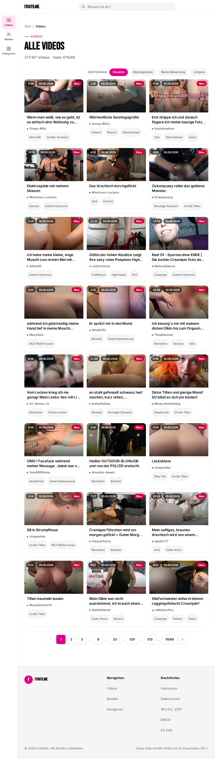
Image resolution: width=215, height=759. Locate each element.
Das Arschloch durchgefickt (112, 186)
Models (8, 39)
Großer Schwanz (58, 137)
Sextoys (178, 343)
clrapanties (162, 467)
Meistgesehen (143, 72)
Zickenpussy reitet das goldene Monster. (178, 188)
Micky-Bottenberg (167, 403)
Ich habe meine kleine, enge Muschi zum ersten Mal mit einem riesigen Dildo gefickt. (50, 257)
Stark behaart (131, 132)
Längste (199, 72)
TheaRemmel (163, 334)
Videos (9, 25)
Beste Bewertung (173, 72)
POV (134, 274)
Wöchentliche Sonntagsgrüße (114, 117)
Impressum (169, 688)
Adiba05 (35, 266)
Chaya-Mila (37, 128)
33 (115, 639)
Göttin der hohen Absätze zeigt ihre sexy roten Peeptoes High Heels (115, 257)
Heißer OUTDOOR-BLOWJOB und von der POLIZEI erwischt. (114, 463)
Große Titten (192, 206)
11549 (169, 639)
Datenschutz (170, 699)
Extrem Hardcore (56, 206)
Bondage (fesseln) (166, 206)
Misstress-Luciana (42, 197)
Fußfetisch (99, 274)
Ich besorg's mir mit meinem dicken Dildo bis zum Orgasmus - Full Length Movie (178, 326)
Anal (94, 201)
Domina (34, 206)
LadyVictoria (101, 266)
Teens (193, 137)
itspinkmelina (164, 128)
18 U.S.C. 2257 (171, 709)
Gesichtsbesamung (120, 338)
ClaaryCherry (101, 541)
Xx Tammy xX (39, 403)
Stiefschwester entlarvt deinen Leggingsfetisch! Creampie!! (177, 601)
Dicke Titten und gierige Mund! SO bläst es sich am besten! (177, 394)
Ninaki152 (99, 330)
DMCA (165, 720)
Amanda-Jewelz (103, 472)
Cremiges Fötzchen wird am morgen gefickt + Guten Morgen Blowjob (116, 532)
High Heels (118, 274)
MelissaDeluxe (164, 266)
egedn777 (161, 541)
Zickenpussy (163, 197)
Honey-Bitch (101, 123)
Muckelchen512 (40, 605)
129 (132, 639)
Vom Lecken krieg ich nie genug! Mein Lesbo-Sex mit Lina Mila (54, 395)
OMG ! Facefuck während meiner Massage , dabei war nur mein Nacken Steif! (54, 463)
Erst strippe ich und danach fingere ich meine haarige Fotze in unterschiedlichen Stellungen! (178, 120)
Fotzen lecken (57, 412)
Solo (157, 137)
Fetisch (96, 132)
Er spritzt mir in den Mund (110, 323)
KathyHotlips (101, 403)
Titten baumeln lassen (45, 599)
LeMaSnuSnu (163, 610)
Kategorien (8, 53)
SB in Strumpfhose (42, 530)
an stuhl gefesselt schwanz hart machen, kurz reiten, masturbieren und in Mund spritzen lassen (115, 395)
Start (27, 26)
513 (150, 639)
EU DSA (166, 730)
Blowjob (97, 338)
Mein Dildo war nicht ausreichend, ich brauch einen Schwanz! (114, 601)
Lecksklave (161, 461)
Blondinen (160, 343)
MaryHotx (36, 334)
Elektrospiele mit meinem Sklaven (48, 188)
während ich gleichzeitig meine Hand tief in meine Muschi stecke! (53, 326)
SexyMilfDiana (39, 472)
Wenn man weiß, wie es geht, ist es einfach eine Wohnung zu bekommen (53, 120)
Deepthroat (161, 412)
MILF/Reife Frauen (41, 343)
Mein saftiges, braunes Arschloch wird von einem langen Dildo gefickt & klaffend (177, 532)
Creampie (160, 274)
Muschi (112, 132)
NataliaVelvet (101, 610)
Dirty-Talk (35, 137)
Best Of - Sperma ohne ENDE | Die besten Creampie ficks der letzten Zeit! (177, 257)
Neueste (119, 72)
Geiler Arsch (174, 550)
